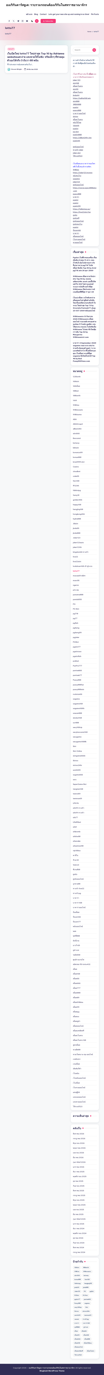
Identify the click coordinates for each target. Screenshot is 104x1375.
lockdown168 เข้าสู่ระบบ (82, 566)
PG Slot (76, 609)
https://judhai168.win (82, 98)
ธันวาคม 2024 (78, 1228)
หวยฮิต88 (76, 1050)
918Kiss (76, 405)
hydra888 (77, 519)
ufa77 (75, 817)
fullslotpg (77, 490)
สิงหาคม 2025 (78, 1190)
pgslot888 (77, 135)
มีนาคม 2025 (78, 1214)
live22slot (77, 561)
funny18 (76, 495)
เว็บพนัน (76, 1073)
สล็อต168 (76, 974)
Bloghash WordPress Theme (52, 1371)
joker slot (77, 153)
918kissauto (78, 410)
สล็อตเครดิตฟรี (78, 1031)
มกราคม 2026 (78, 1167)
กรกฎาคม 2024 (79, 1252)
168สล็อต (76, 386)
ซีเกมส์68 (76, 869)
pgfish (75, 623)
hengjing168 (78, 509)
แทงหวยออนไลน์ (79, 1102)
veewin (76, 1319)
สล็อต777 (76, 988)
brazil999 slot (78, 462)
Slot (74, 746)
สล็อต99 (76, 1007)
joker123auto (78, 542)
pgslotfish (77, 656)
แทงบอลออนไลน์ (79, 1097)
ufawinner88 (78, 846)
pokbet (76, 661)
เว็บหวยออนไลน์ (79, 239)
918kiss (76, 170)
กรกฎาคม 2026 (79, 1138)
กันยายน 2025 (78, 1186)
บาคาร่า (76, 197)
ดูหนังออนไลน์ (78, 147)
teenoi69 (76, 794)
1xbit (75, 400)
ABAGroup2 (78, 424)
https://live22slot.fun (82, 212)
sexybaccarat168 (80, 732)
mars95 (76, 580)
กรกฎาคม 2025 (79, 1195)
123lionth (77, 377)
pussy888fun (78, 685)
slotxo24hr (77, 765)
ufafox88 (76, 836)
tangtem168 (78, 789)
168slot (76, 381)
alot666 (76, 433)
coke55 (76, 476)
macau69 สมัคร (79, 576)
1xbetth (76, 125)
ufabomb (76, 832)
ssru (74, 779)
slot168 (76, 83)
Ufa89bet (77, 822)
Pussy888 (77, 680)
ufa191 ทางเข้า (78, 808)
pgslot (75, 107)
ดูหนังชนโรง (77, 224)
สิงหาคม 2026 (78, 1134)
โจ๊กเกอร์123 (77, 156)
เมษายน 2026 (78, 1153)
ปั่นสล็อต (76, 912)
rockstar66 (77, 694)
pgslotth (76, 141)
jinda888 (76, 533)
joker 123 (76, 80)
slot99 (75, 89)
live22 (75, 557)
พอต (74, 931)
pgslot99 (77, 206)
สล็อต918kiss (78, 1002)
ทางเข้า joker (78, 150)
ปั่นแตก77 (77, 922)
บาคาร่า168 (77, 903)
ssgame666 (78, 775)
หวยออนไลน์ (77, 242)
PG (74, 604)
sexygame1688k (79, 742)
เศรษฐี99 (76, 1092)
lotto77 (11, 49)
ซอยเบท (76, 865)
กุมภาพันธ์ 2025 (79, 1219)
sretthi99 (77, 770)
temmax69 (77, 798)
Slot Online (77, 751)
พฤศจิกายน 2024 (79, 1233)
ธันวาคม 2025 (78, 1172)
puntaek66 (77, 670)
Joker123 (76, 538)
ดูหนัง (75, 215)
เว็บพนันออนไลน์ (79, 1078)
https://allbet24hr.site (82, 138)
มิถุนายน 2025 (78, 1200)
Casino (76, 467)
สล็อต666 (76, 983)
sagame (76, 179)
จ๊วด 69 (76, 860)
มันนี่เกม (76, 941)
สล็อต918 (77, 1343)
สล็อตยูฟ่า (76, 1021)
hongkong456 (79, 514)
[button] (48, 21)
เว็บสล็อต (76, 1083)
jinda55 (76, 528)
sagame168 (78, 704)
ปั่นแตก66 (77, 230)
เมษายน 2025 (78, 1209)
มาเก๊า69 (76, 945)
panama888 (78, 595)
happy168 (77, 505)
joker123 (76, 182)
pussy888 (77, 110)
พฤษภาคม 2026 (79, 1148)
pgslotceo (77, 651)
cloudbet (76, 471)
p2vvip (76, 590)
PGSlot (76, 642)
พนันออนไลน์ (78, 926)
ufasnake (76, 841)
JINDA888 (77, 104)
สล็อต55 (76, 978)
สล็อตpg (76, 1012)
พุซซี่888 (76, 936)
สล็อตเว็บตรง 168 (79, 1040)
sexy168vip (77, 727)
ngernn (76, 585)
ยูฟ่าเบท (76, 950)
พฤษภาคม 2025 (79, 1205)
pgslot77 (77, 647)
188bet (76, 391)
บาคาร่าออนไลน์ (79, 113)
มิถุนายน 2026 (78, 1143)
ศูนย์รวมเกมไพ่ (78, 960)
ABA (75, 419)
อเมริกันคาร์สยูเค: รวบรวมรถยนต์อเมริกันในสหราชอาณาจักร (46, 5)
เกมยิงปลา (77, 1059)
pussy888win (78, 689)
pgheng (76, 628)
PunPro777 (77, 666)
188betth (76, 395)
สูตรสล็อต (76, 1045)
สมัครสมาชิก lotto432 (81, 964)
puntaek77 (77, 675)
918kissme (77, 414)
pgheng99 (77, 632)
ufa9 (75, 827)
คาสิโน (75, 855)
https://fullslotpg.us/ (81, 209)
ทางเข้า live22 (78, 888)
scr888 (76, 723)
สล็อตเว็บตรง (78, 86)
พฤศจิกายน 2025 (79, 1176)
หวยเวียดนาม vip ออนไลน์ (83, 1054)
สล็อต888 (76, 993)
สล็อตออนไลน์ (78, 236)
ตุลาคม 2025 (78, 1181)
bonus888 (77, 457)
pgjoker (76, 637)
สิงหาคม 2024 (78, 1247)
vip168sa (76, 850)
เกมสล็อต (76, 1064)
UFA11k (76, 803)
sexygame (77, 737)
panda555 (77, 599)
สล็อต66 (84, 1331)
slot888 (76, 101)
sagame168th (78, 708)
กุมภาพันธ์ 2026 (79, 1162)
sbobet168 (77, 718)
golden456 (77, 500)
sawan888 (77, 713)
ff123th (76, 486)
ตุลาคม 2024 (78, 1238)
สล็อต (75, 969)
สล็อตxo (76, 1016)
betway (76, 443)
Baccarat (77, 438)
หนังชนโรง (77, 176)
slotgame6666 (79, 756)
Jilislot (75, 523)
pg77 (75, 618)
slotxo (75, 116)
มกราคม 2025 (78, 1224)
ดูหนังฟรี (76, 218)
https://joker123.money (82, 173)
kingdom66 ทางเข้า (81, 552)
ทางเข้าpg (77, 893)
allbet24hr (77, 429)
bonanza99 (78, 452)
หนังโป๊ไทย (77, 122)
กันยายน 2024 (78, 1243)
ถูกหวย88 (76, 884)
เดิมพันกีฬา (77, 1068)
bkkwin (76, 448)
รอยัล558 (76, 955)
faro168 (76, 481)
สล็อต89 (76, 997)
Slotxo (75, 760)
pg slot (76, 132)
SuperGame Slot (79, 784)
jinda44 (76, 95)
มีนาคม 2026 (78, 1157)
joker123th (77, 547)
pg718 (75, 613)
